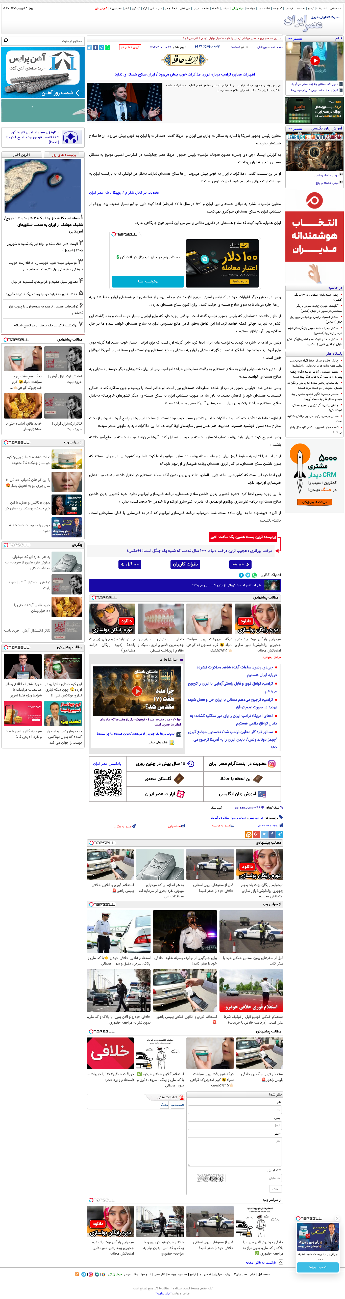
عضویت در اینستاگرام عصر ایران (237, 763)
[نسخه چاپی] (196, 47)
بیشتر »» (295, 38)
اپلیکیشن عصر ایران (107, 764)
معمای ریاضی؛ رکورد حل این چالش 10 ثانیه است (314, 419)
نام (279, 1102)
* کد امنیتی (274, 1170)
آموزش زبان (101, 9)
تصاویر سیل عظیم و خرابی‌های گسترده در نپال (44, 281)
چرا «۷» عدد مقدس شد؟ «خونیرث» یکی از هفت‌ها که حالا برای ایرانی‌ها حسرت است (140, 722)
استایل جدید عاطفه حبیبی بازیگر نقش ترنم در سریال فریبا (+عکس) (315, 330)
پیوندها (171, 1274)
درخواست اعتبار (148, 281)
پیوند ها (251, 9)
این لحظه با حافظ (236, 779)
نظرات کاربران (185, 564)
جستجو (301, 9)
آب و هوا (277, 9)
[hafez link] (185, 60)
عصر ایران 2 (115, 9)
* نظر (278, 1134)
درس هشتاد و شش (326, 175)
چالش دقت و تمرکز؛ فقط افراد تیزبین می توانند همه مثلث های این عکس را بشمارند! (316, 363)
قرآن (145, 9)
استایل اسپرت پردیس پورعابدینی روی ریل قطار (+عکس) (316, 319)
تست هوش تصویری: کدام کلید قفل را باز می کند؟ (316, 430)
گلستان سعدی (158, 779)
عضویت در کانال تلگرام (142, 193)
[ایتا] (248, 834)
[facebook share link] (95, 47)
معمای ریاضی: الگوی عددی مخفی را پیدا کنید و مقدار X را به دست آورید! (316, 396)
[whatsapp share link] (107, 47)
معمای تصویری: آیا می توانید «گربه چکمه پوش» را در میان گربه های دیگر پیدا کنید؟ (316, 374)
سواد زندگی (237, 9)
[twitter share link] (89, 47)
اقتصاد (215, 9)
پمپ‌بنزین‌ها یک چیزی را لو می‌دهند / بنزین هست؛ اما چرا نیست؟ (136, 734)
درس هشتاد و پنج (327, 183)
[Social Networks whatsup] (254, 575)
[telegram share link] (101, 47)
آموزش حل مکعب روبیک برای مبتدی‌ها (315, 90)
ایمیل (277, 1118)
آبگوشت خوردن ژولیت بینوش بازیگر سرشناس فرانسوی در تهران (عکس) (319, 308)
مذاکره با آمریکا (220, 818)
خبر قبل (132, 564)
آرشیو (310, 9)
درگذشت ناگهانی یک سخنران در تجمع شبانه (46, 325)
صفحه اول (335, 9)
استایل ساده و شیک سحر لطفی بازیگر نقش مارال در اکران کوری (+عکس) (314, 342)
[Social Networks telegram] (241, 575)
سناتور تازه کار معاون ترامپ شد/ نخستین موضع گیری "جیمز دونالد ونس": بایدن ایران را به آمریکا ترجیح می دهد (232, 739)
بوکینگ (164, 1105)
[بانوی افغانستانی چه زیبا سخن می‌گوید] (314, 61)
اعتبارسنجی (177, 1105)
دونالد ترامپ (238, 818)
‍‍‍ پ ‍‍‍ (214, 46)
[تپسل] (113, 234)
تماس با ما (321, 9)
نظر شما (275, 1095)
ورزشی (196, 9)
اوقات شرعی (264, 9)
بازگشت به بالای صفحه (261, 1262)
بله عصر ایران (99, 193)
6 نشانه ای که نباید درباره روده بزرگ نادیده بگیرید (42, 294)
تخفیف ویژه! (318, 1267)
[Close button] (337, 1218)
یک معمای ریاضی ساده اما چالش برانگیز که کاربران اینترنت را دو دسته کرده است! (314, 385)
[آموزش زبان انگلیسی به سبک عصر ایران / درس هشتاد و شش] (314, 151)
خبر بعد (238, 564)
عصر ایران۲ (241, 1274)
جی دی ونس (256, 818)
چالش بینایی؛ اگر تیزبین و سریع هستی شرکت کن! (317, 407)
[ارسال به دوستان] (200, 47)
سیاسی (225, 9)
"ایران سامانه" (163, 1293)
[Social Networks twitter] (248, 575)
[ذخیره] (204, 47)
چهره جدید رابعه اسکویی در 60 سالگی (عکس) (318, 297)
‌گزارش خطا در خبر (130, 47)
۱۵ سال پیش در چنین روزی (160, 763)
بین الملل (185, 9)
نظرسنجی (289, 9)
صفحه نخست (276, 47)
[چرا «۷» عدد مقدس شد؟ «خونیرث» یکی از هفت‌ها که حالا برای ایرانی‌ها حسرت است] (137, 691)
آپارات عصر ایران (160, 794)
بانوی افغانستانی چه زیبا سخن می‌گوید (315, 84)
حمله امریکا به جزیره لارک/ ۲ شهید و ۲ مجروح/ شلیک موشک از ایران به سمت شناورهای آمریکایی (43, 225)
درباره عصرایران (222, 1274)
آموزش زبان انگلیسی (237, 794)
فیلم (127, 9)
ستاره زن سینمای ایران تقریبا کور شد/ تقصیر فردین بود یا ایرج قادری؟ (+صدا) (32, 137)
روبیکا (117, 193)
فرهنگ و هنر (171, 9)
